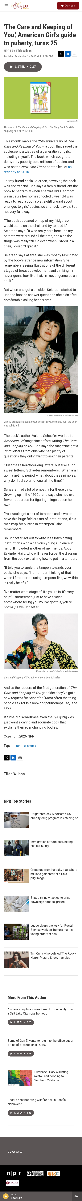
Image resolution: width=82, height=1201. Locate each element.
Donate (69, 5)
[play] (5, 1196)
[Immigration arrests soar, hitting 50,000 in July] (16, 848)
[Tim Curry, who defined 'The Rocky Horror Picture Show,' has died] (16, 959)
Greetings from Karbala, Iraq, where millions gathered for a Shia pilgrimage (54, 874)
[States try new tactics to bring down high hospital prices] (16, 904)
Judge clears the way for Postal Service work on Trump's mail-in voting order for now (52, 930)
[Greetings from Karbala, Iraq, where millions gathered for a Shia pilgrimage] (16, 876)
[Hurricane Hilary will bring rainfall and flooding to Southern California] (20, 1078)
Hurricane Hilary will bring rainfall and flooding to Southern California (51, 1076)
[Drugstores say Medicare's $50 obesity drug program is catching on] (16, 820)
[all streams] (77, 1196)
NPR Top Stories (26, 745)
